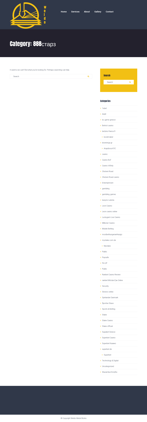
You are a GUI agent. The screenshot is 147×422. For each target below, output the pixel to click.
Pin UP (104, 263)
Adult (104, 114)
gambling (105, 188)
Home (64, 11)
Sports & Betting (108, 309)
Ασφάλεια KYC (110, 148)
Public (104, 269)
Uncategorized (108, 366)
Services (75, 11)
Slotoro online (107, 292)
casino (104, 154)
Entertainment (107, 183)
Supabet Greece (108, 332)
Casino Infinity (107, 166)
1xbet (104, 108)
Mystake (107, 246)
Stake (104, 315)
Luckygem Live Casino (111, 217)
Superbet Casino (108, 338)
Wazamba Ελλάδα (109, 372)
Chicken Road (107, 171)
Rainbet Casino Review (111, 274)
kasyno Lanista (108, 200)
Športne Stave (108, 303)
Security (105, 286)
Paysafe (105, 257)
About (87, 11)
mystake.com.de (109, 240)
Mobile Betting (108, 229)
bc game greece (109, 120)
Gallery (97, 11)
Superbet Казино (109, 343)
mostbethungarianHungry (112, 234)
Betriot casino (107, 125)
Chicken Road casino (110, 177)
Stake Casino (107, 320)
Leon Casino (107, 206)
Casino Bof (106, 160)
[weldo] (24, 15)
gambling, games (109, 194)
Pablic (104, 252)
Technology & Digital (110, 361)
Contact (109, 11)
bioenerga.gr (107, 143)
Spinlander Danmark (110, 297)
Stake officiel (107, 326)
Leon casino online (109, 211)
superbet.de (107, 349)
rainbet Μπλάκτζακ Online (112, 280)
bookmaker (108, 137)
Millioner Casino (108, 223)
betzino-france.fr (108, 131)
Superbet (107, 355)
